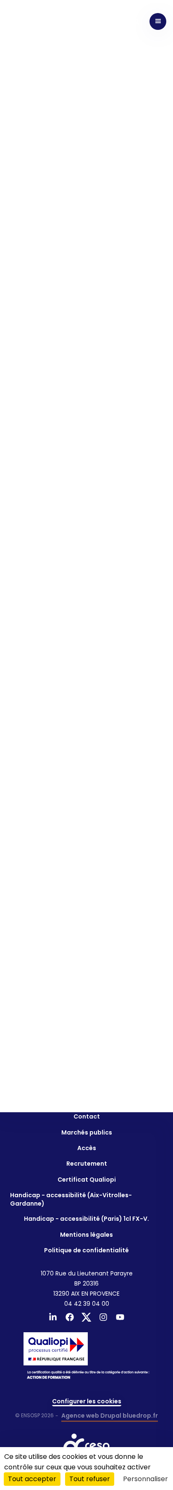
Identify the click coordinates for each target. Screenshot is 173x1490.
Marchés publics (86, 1132)
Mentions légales (86, 1234)
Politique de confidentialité (86, 1250)
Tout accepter (32, 1479)
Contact (86, 1116)
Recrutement (86, 1163)
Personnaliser (145, 1479)
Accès (86, 1148)
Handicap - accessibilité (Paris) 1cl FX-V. (86, 1218)
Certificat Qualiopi (87, 1179)
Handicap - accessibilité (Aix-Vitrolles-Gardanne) (71, 1199)
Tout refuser (89, 1479)
